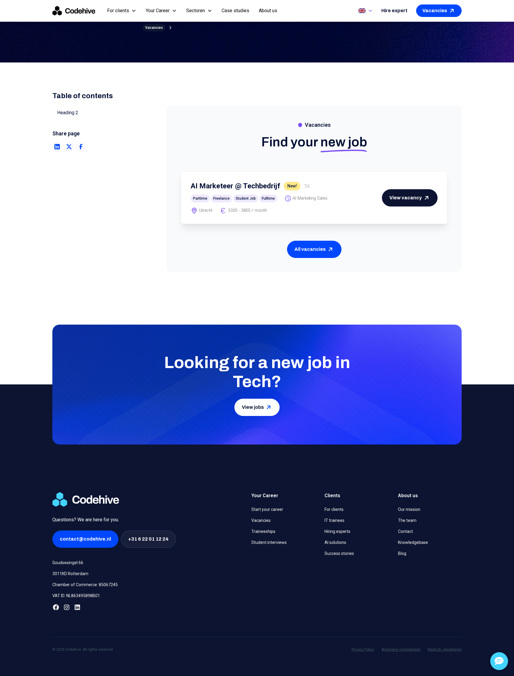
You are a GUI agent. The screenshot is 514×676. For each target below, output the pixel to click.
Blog (402, 553)
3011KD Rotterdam (70, 573)
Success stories (339, 553)
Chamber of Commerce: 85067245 (85, 584)
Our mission (409, 509)
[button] (121, 10)
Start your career (267, 509)
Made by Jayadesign (445, 649)
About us (268, 10)
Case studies (235, 10)
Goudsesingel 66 (67, 562)
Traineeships (263, 531)
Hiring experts (337, 531)
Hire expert (394, 10)
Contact (405, 531)
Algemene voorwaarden (401, 649)
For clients (334, 509)
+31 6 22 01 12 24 (148, 539)
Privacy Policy (363, 649)
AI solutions (335, 542)
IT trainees (334, 520)
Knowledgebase (413, 542)
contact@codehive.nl (85, 539)
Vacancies (261, 520)
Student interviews (269, 542)
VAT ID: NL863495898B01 (76, 595)
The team (407, 520)
